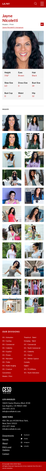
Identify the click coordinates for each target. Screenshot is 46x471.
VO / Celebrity (7, 348)
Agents (5, 439)
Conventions (6, 373)
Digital (26, 366)
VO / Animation (7, 337)
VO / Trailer (6, 362)
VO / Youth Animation (31, 373)
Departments (8, 435)
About (5, 443)
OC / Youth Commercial (32, 348)
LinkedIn (26, 446)
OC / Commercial (30, 344)
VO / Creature (7, 369)
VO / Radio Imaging (9, 366)
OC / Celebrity (29, 351)
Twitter (26, 439)
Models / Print (7, 376)
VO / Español (7, 351)
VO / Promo (6, 355)
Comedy (27, 362)
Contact (5, 453)
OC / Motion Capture (31, 358)
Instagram (27, 442)
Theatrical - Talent (30, 337)
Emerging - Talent (30, 341)
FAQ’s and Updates (6, 448)
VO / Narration (7, 358)
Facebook (27, 435)
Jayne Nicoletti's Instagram (12, 27)
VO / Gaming (6, 341)
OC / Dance (28, 355)
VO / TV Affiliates (30, 369)
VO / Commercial (8, 344)
